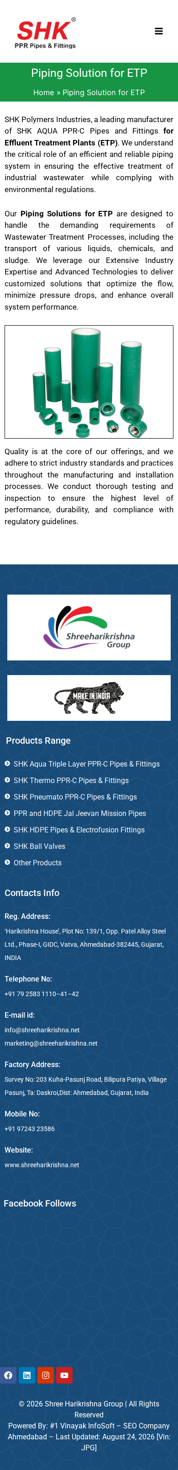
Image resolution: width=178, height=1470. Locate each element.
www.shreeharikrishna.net (42, 1165)
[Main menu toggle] (158, 31)
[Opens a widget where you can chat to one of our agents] (115, 1412)
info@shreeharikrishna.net (42, 1030)
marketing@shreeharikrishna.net (51, 1043)
